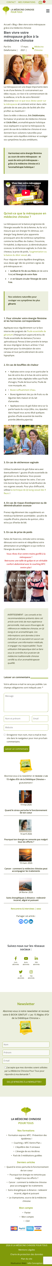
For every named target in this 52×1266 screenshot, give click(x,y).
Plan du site (26, 1258)
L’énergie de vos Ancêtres (28, 1151)
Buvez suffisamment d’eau (22, 390)
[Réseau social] (16, 959)
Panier (27, 1212)
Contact (11, 2)
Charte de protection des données (26, 1254)
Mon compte (28, 1216)
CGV (28, 1221)
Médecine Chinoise (39, 48)
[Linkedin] (31, 921)
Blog (14, 24)
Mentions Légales (26, 1249)
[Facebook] (21, 921)
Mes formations (26, 2)
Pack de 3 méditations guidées (27, 1155)
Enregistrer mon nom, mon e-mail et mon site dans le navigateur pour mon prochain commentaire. (27, 738)
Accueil (7, 24)
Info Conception (35, 1263)
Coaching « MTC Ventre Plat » (27, 1142)
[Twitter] (26, 921)
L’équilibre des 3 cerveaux (27, 1147)
